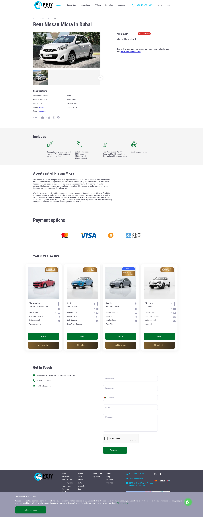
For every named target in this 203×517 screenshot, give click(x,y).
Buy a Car (109, 5)
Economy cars (67, 483)
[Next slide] (100, 77)
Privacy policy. (122, 503)
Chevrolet (34, 303)
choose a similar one (131, 51)
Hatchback (42, 111)
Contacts (121, 5)
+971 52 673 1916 (44, 381)
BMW (80, 483)
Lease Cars (85, 5)
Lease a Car (97, 474)
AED (160, 5)
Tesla (109, 303)
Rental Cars (71, 5)
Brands (80, 474)
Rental (63, 474)
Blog (108, 477)
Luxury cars (65, 477)
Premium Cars (67, 480)
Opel (79, 489)
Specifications (40, 91)
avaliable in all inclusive (51, 270)
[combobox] (105, 398)
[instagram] (155, 474)
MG (69, 303)
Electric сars (66, 486)
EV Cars (97, 5)
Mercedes (82, 486)
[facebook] (160, 474)
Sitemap (109, 483)
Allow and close (31, 510)
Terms (108, 474)
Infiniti (80, 480)
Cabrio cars (65, 489)
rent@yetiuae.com (44, 386)
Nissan (41, 107)
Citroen (148, 303)
